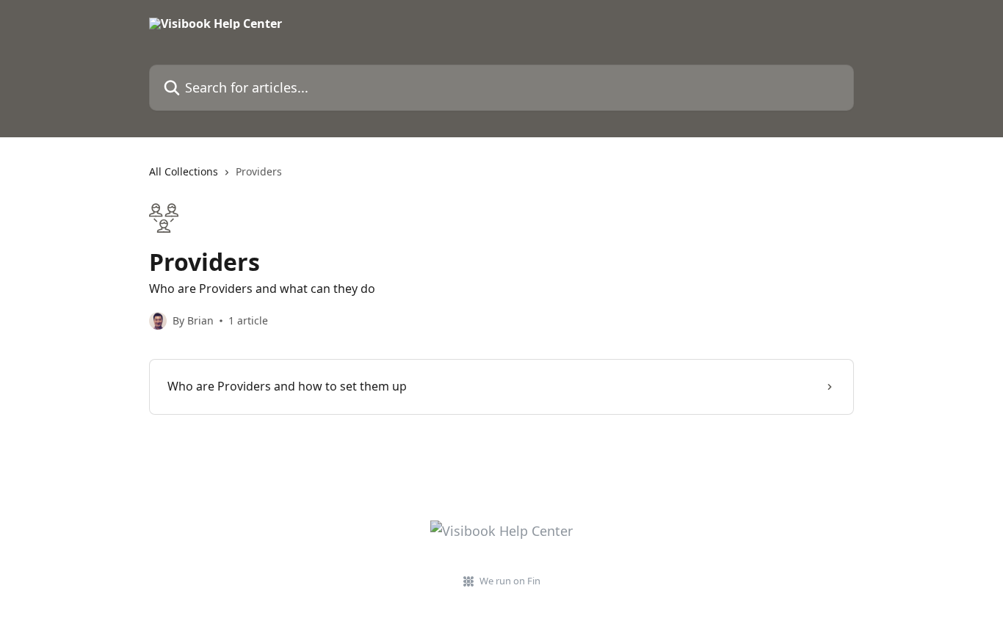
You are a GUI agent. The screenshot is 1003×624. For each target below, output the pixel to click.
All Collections (183, 171)
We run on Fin (509, 580)
